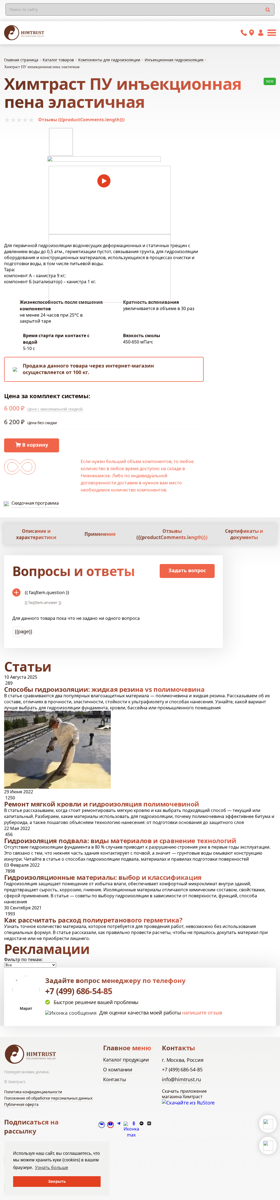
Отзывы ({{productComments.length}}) (81, 120)
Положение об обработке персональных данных (48, 1098)
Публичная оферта (21, 1104)
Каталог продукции (126, 1059)
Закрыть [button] (57, 1181)
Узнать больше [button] (51, 1167)
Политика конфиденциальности (33, 1091)
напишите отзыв (202, 1012)
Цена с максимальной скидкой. (55, 409)
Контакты (114, 1079)
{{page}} (19, 631)
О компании (117, 1069)
